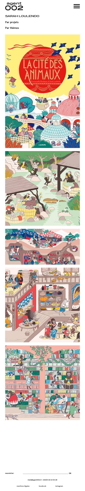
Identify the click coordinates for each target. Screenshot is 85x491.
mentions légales (23, 486)
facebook (42, 486)
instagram (59, 486)
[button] (77, 6)
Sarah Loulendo (22, 16)
